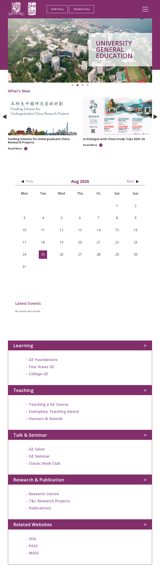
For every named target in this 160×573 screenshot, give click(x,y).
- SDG (31, 538)
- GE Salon (35, 449)
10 (100, 156)
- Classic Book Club (43, 463)
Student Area (81, 9)
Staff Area (57, 9)
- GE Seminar (38, 456)
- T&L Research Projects (48, 500)
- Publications (38, 507)
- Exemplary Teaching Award (52, 411)
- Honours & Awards (44, 418)
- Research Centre (42, 493)
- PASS (32, 545)
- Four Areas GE (40, 366)
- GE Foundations (42, 359)
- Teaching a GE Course (47, 404)
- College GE (37, 373)
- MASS (32, 552)
